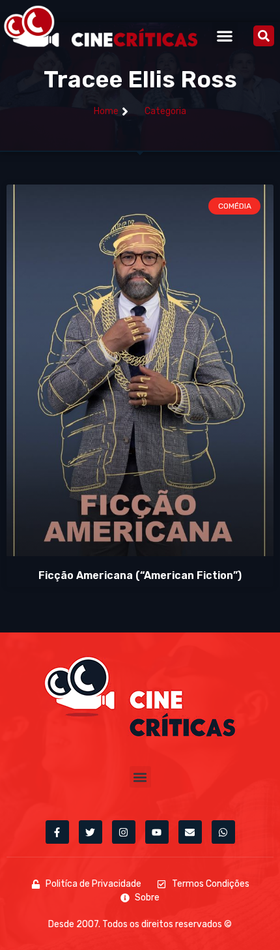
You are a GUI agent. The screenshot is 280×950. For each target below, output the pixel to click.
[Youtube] (157, 832)
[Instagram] (123, 832)
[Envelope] (190, 832)
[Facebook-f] (57, 832)
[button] (225, 35)
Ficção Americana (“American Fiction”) (140, 575)
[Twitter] (90, 832)
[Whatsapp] (223, 832)
